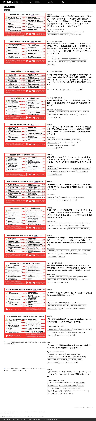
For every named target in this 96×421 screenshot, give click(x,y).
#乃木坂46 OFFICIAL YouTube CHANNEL (58, 282)
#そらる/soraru (51, 174)
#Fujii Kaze (63, 197)
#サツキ (58, 117)
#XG (71, 34)
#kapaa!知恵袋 (71, 382)
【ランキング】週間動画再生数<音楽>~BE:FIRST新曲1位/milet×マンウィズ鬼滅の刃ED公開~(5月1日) (69, 346)
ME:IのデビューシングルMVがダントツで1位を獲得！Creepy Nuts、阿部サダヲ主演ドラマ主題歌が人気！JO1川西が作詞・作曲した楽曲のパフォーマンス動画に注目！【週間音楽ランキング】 (69, 214)
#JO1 (49, 225)
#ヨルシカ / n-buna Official (65, 253)
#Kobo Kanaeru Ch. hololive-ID (59, 225)
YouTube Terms (41, 419)
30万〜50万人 (35, 416)
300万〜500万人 (16, 416)
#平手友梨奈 (51, 64)
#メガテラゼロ (77, 34)
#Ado (49, 31)
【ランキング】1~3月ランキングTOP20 (69, 374)
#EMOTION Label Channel (62, 250)
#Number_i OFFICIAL (83, 276)
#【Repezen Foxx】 (67, 308)
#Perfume (77, 303)
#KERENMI (62, 303)
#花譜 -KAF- (72, 393)
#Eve (57, 197)
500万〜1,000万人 (9, 416)
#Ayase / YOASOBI (52, 168)
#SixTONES (74, 58)
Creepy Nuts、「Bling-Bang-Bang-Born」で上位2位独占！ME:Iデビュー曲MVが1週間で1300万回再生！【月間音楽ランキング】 (69, 187)
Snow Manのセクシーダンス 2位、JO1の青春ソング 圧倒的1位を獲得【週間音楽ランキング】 (69, 293)
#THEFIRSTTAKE (62, 114)
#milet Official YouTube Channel (56, 357)
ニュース (74, 1)
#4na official (51, 354)
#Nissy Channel (52, 171)
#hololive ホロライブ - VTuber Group (57, 382)
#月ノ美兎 (72, 335)
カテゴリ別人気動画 (52, 41)
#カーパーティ (51, 117)
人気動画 (49, 14)
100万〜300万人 (23, 416)
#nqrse (73, 197)
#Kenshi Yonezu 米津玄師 (62, 111)
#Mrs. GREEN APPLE (53, 34)
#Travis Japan (72, 279)
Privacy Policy (19, 419)
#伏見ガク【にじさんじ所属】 (55, 391)
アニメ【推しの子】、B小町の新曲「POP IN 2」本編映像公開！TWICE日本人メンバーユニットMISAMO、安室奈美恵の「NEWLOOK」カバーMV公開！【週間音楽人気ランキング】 (69, 130)
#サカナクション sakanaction (78, 61)
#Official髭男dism (61, 171)
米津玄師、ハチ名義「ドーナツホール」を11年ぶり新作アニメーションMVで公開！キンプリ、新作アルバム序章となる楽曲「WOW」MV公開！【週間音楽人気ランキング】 (69, 159)
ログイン (87, 1)
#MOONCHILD (69, 357)
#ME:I (58, 58)
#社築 (65, 393)
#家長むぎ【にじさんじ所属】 (55, 393)
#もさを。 (62, 362)
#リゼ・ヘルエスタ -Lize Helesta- (56, 332)
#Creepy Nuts (59, 89)
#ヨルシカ (73, 200)
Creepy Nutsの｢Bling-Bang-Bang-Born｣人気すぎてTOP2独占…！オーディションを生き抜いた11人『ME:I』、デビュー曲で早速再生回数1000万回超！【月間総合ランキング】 (69, 241)
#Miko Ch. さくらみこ (53, 329)
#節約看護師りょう (52, 256)
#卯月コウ (50, 335)
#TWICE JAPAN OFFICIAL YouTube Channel (59, 145)
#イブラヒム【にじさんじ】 (55, 388)
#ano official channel (53, 223)
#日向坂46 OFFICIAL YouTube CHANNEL (78, 228)
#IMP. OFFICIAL (56, 31)
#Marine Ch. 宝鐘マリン (75, 225)
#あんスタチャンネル (53, 362)
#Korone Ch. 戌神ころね (62, 276)
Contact (34, 419)
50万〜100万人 (29, 416)
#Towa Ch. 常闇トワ (53, 385)
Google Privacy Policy (51, 419)
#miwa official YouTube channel (76, 31)
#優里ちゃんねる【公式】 (79, 253)
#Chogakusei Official (71, 354)
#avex (53, 139)
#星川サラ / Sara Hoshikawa (61, 335)
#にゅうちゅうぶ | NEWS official (56, 148)
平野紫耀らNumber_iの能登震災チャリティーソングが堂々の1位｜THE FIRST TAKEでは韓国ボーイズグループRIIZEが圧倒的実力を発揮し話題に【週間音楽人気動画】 (69, 267)
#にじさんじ (81, 385)
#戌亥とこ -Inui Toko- (79, 308)
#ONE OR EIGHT (65, 58)
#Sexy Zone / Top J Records (55, 305)
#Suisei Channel (64, 34)
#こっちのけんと (78, 89)
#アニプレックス (82, 114)
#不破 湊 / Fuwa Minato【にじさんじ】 (75, 332)
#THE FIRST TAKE (52, 61)
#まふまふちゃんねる (64, 200)
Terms (12, 419)
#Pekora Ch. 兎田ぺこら (66, 329)
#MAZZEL (63, 31)
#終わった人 (62, 256)
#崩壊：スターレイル (71, 362)
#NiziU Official (69, 303)
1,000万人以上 (2, 416)
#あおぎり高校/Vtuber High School (68, 385)
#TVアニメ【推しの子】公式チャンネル (69, 142)
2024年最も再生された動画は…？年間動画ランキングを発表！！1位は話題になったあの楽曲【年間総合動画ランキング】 (69, 102)
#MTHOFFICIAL (86, 168)
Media (8, 419)
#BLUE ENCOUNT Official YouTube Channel (70, 223)
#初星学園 (59, 174)
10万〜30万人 (41, 416)
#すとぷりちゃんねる (82, 171)
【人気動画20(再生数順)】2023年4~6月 (69, 320)
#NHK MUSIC (73, 276)
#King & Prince (51, 58)
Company (3, 419)
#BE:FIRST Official (60, 354)
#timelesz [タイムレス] (64, 61)
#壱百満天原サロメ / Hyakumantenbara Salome (76, 391)
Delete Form (27, 419)
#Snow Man (86, 111)
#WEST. (80, 359)
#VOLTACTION (87, 329)
